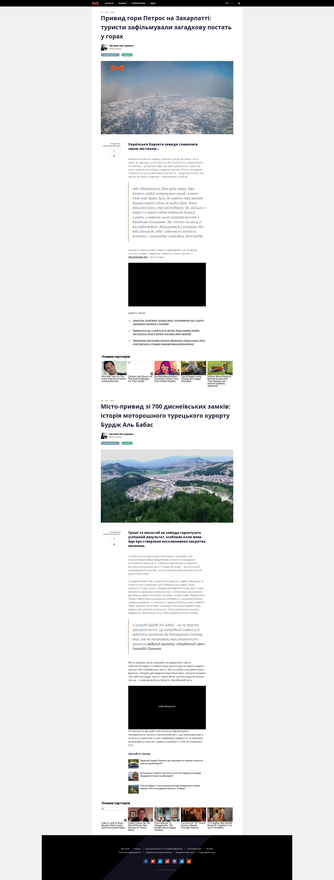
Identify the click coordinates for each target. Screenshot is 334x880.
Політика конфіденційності (130, 852)
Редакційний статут (207, 852)
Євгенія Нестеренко (121, 45)
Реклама (209, 849)
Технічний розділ (194, 849)
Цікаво (127, 55)
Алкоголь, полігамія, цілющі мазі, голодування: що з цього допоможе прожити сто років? (168, 322)
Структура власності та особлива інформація (164, 849)
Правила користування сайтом (158, 852)
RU (232, 3)
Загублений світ (110, 55)
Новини (122, 3)
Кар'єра (137, 849)
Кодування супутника (185, 852)
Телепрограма (138, 3)
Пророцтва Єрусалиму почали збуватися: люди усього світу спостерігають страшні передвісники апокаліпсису (169, 342)
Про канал (125, 849)
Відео (153, 3)
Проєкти (109, 3)
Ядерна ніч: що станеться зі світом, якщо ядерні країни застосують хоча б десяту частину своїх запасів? (166, 332)
